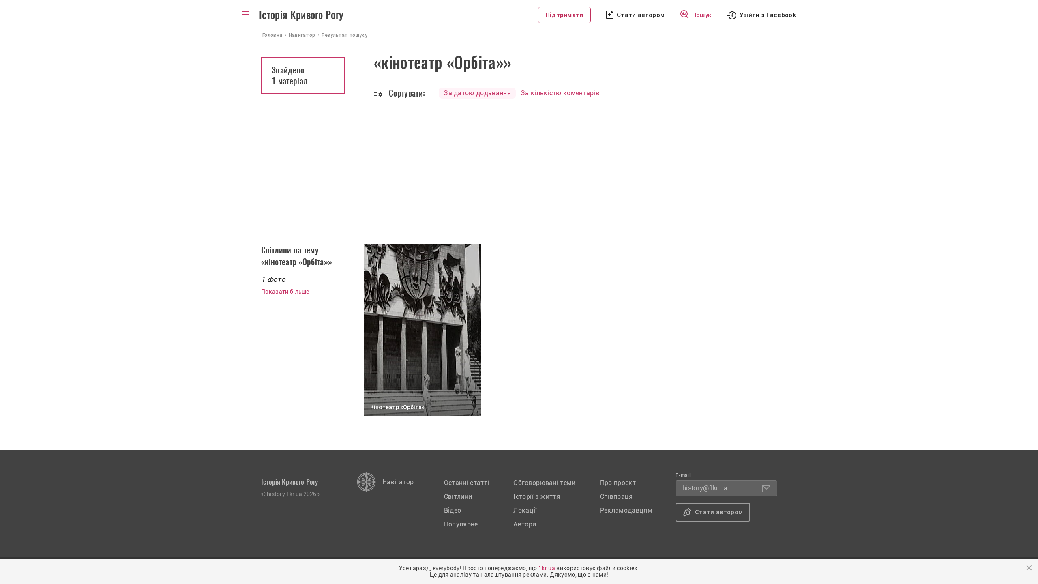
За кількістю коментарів (560, 93)
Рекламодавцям (626, 510)
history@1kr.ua (704, 488)
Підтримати (564, 15)
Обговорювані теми (544, 483)
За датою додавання (477, 93)
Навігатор (398, 482)
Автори (524, 524)
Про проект (618, 483)
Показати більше (285, 291)
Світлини (458, 496)
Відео (452, 510)
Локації (525, 510)
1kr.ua (546, 568)
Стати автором (641, 15)
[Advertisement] (519, 167)
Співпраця (616, 496)
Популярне (461, 524)
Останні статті (466, 483)
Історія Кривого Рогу (301, 15)
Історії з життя (536, 496)
